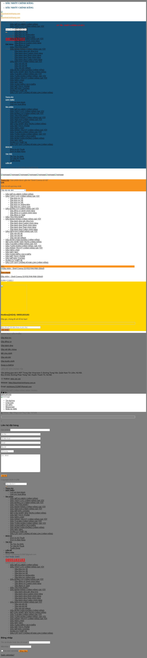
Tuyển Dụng (15, 161)
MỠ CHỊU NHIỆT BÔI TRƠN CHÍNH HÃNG (28, 72)
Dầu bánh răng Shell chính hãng (28, 55)
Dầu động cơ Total (22, 45)
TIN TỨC (9, 154)
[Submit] (6, 32)
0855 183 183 (15, 379)
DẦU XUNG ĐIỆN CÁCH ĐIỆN (23, 84)
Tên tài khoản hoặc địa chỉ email (14, 642)
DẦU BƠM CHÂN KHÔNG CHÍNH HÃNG (27, 70)
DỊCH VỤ (9, 147)
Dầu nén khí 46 (21, 64)
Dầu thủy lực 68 (21, 33)
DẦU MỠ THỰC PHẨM (20, 86)
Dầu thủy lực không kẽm (25, 35)
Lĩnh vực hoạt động (18, 104)
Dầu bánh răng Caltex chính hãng (28, 59)
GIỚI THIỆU (10, 100)
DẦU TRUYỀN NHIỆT (19, 47)
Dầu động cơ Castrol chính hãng (28, 43)
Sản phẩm (9, 107)
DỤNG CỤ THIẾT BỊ (18, 91)
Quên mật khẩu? (7, 655)
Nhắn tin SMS (11, 409)
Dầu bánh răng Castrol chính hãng (29, 53)
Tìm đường (10, 401)
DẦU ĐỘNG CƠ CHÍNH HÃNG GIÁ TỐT (27, 39)
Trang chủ (9, 97)
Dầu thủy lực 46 (21, 31)
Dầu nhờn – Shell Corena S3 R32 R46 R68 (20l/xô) (22, 277)
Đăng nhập (23, 651)
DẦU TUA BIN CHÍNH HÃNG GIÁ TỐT (26, 74)
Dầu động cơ (6, 342)
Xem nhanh (5, 273)
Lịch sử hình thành (17, 102)
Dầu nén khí (6, 357)
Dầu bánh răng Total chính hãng (28, 57)
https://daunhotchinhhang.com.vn (21, 383)
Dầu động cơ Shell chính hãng (27, 41)
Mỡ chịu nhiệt (6, 353)
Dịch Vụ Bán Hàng (17, 152)
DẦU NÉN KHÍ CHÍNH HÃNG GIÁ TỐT (26, 62)
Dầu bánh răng (7, 346)
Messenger (10, 407)
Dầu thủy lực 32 (21, 28)
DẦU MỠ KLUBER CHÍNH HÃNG (24, 24)
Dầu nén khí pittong (23, 68)
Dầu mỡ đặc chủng (9, 349)
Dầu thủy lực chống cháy (25, 37)
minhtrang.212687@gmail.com (19, 387)
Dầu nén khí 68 (21, 66)
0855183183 (6, 395)
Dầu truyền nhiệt (7, 361)
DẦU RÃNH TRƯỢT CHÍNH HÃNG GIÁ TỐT (28, 78)
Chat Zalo (10, 403)
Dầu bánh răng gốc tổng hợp (26, 51)
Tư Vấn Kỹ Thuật (17, 159)
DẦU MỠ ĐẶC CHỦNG (20, 88)
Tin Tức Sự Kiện (17, 156)
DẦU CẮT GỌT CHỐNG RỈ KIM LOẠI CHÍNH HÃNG (31, 93)
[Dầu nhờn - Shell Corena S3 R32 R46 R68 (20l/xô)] (22, 268)
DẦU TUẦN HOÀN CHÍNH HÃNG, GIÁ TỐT (28, 76)
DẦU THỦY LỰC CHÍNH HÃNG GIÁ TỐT (27, 26)
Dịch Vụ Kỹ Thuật (17, 149)
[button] (67, 271)
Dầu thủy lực (6, 338)
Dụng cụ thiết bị (7, 365)
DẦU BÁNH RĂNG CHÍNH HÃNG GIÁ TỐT (28, 49)
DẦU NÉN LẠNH (17, 80)
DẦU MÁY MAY (16, 82)
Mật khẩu (5, 647)
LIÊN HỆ (9, 163)
